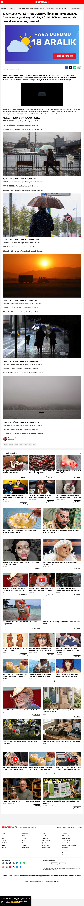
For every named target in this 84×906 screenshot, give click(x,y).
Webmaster (65, 847)
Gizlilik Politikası (66, 838)
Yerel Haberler (25, 847)
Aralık (21, 444)
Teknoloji (24, 838)
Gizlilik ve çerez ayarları (30, 881)
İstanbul (5, 444)
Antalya (11, 444)
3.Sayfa (4, 847)
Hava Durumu (45, 835)
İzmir (34, 444)
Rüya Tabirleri (45, 845)
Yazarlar (24, 845)
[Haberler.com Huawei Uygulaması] (62, 863)
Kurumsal (64, 833)
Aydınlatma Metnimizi (14, 902)
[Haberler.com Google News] (3, 863)
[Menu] (2, 2)
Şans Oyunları (45, 843)
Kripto (3, 845)
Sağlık (23, 835)
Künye (74, 827)
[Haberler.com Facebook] (6, 863)
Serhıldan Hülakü (13, 438)
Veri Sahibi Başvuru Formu (69, 845)
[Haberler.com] (10, 827)
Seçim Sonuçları (46, 840)
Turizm (24, 843)
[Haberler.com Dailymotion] (20, 867)
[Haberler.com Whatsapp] (20, 863)
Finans (23, 840)
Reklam (64, 827)
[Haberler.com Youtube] (10, 867)
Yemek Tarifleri (46, 847)
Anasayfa (3, 8)
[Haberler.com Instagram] (13, 863)
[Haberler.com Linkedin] (17, 863)
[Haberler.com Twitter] (10, 863)
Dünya (3, 850)
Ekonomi (4, 835)
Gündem (11, 8)
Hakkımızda (58, 827)
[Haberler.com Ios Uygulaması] (46, 863)
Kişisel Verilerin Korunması (69, 843)
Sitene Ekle (65, 854)
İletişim (69, 827)
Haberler (4, 833)
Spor (3, 838)
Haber (36, 879)
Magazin (4, 840)
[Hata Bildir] (39, 881)
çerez (2, 900)
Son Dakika (5, 843)
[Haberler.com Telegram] (17, 867)
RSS (63, 852)
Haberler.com (45, 833)
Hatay (30, 444)
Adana (25, 444)
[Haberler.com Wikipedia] (6, 867)
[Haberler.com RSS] (3, 867)
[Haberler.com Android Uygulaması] (54, 863)
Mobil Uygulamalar (66, 850)
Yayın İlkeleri (79, 827)
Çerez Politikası (66, 840)
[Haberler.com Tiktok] (13, 867)
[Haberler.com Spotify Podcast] (24, 863)
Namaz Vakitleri (46, 838)
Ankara (16, 444)
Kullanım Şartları (66, 835)
